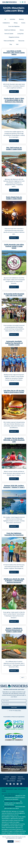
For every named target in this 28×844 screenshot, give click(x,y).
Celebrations (6, 22)
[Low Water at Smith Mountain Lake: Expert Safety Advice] (14, 69)
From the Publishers (14, 26)
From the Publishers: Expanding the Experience (14, 534)
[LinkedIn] (21, 784)
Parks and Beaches (9, 40)
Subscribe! (14, 707)
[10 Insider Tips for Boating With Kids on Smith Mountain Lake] (14, 456)
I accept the (15, 710)
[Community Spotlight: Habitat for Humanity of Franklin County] (14, 359)
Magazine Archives (14, 37)
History (22, 30)
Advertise (13, 776)
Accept (10, 841)
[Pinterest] (14, 784)
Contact (7, 776)
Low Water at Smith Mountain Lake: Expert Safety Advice (14, 52)
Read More (14, 92)
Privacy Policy (18, 710)
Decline (17, 841)
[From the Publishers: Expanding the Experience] (14, 549)
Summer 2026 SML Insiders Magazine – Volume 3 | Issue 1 (14, 486)
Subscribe (20, 776)
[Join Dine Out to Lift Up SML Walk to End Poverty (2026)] (14, 407)
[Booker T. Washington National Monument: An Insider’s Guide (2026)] (14, 646)
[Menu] (24, 2)
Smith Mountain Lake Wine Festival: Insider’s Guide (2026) (14, 246)
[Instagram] (10, 784)
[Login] (22, 2)
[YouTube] (17, 784)
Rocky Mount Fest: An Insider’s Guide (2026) (14, 198)
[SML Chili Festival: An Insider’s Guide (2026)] (14, 164)
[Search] (20, 2)
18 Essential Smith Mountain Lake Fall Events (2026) (14, 294)
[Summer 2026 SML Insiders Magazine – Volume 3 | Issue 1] (14, 502)
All (5, 19)
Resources (21, 40)
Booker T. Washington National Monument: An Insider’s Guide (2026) (14, 629)
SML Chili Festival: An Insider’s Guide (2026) (14, 148)
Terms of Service (11, 780)
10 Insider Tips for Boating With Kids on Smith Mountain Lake (14, 439)
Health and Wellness (10, 30)
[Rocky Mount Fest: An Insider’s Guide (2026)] (14, 213)
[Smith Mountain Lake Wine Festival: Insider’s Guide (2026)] (14, 262)
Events (23, 22)
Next (22, 677)
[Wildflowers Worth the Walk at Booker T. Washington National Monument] (14, 597)
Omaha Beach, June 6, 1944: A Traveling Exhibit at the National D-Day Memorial (14, 100)
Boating (21, 19)
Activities (12, 19)
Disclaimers (13, 778)
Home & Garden (8, 33)
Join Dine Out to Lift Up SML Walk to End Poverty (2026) (14, 391)
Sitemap (19, 780)
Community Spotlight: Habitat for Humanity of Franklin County (14, 343)
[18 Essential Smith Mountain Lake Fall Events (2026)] (14, 310)
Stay (11, 44)
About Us (5, 778)
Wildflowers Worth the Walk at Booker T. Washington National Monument (14, 580)
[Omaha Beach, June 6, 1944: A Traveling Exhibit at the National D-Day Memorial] (14, 116)
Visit (17, 44)
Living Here (20, 33)
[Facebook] (7, 784)
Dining (15, 22)
